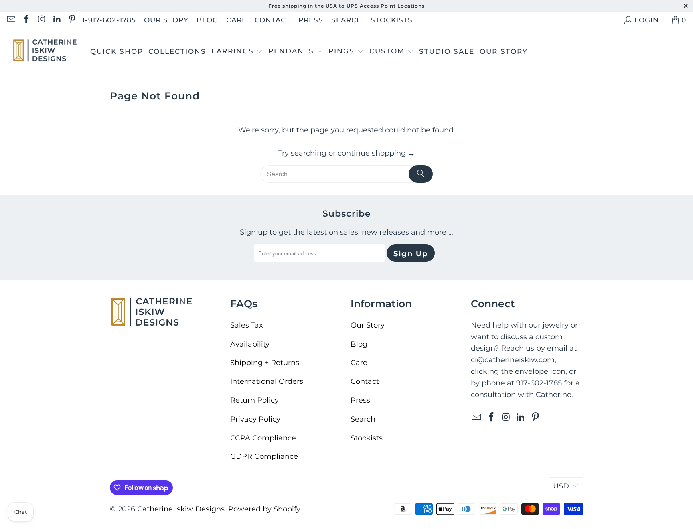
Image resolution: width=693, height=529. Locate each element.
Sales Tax (246, 325)
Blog (207, 20)
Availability (250, 344)
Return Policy (254, 400)
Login (646, 20)
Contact (272, 20)
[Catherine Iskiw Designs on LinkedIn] (56, 20)
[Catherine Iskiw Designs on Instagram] (41, 20)
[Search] (421, 174)
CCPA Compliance (263, 438)
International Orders (266, 381)
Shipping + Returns (264, 362)
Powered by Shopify (264, 509)
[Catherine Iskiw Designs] (45, 51)
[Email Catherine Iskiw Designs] (10, 20)
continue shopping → (376, 153)
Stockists (392, 20)
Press (310, 20)
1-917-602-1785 (109, 20)
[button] (237, 52)
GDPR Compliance (264, 456)
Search (347, 20)
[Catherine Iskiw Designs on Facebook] (25, 20)
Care (236, 20)
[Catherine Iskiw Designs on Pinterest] (71, 20)
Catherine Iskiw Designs (181, 509)
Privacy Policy (255, 419)
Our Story (166, 20)
